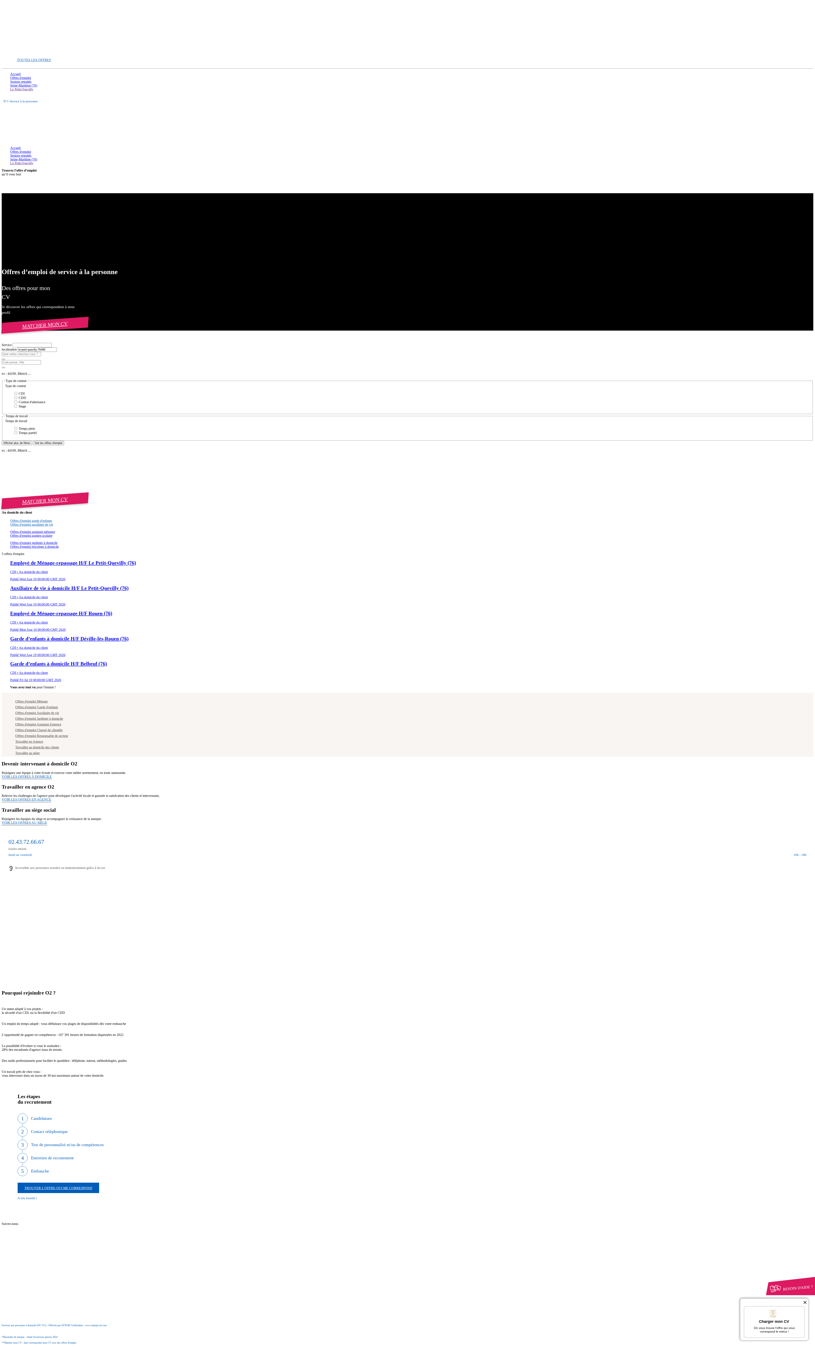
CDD (22, 398)
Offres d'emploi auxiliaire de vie (31, 524)
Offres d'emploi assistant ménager (32, 532)
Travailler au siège (27, 753)
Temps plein (26, 428)
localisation (10, 349)
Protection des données (33, 1262)
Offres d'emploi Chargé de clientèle (39, 730)
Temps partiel (27, 433)
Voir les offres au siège (24, 822)
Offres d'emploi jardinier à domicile (34, 543)
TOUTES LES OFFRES (34, 60)
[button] (407, 386)
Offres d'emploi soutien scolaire (31, 535)
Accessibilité (18, 1269)
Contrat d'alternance (31, 402)
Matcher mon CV (45, 325)
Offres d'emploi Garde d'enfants (36, 707)
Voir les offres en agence (26, 799)
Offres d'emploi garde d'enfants (31, 521)
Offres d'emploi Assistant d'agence (38, 724)
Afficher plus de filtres (16, 443)
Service (7, 345)
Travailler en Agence (29, 741)
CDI (21, 393)
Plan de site (26, 1228)
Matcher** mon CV (23, 52)
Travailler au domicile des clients (37, 747)
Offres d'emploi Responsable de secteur (41, 736)
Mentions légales (29, 1258)
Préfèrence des (31, 1266)
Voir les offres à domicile (27, 776)
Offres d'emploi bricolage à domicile (34, 546)
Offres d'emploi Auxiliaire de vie (37, 713)
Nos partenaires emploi (33, 1224)
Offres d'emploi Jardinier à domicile (39, 718)
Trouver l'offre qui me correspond (58, 1188)
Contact (23, 1220)
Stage (22, 406)
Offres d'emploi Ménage (31, 701)
